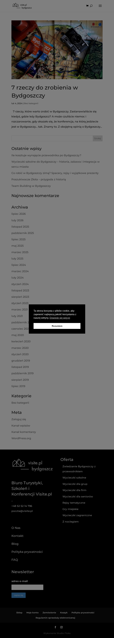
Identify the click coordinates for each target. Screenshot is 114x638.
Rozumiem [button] (57, 326)
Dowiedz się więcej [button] (60, 318)
